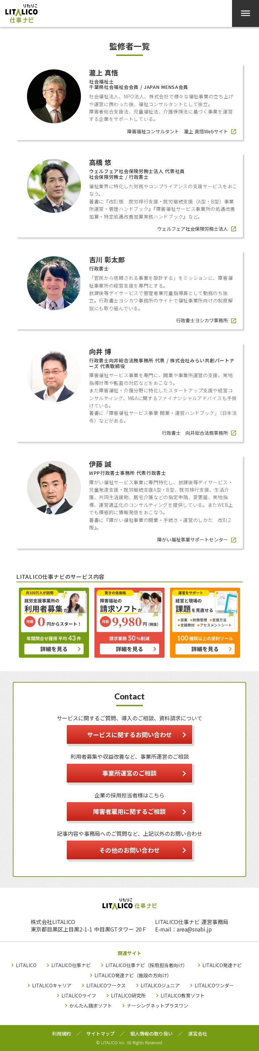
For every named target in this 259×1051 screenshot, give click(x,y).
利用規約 (61, 1033)
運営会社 (197, 1033)
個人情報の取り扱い (151, 1033)
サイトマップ (100, 1033)
